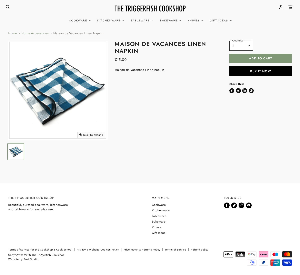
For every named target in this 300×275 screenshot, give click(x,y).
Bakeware (169, 20)
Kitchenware (109, 20)
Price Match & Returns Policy (141, 249)
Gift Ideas (219, 20)
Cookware (79, 20)
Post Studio (30, 259)
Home (12, 33)
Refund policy (199, 249)
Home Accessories (35, 33)
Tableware (141, 20)
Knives (194, 20)
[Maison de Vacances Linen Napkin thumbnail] (16, 152)
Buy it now (260, 71)
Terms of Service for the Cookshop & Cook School (40, 249)
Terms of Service (175, 249)
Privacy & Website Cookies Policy (98, 249)
